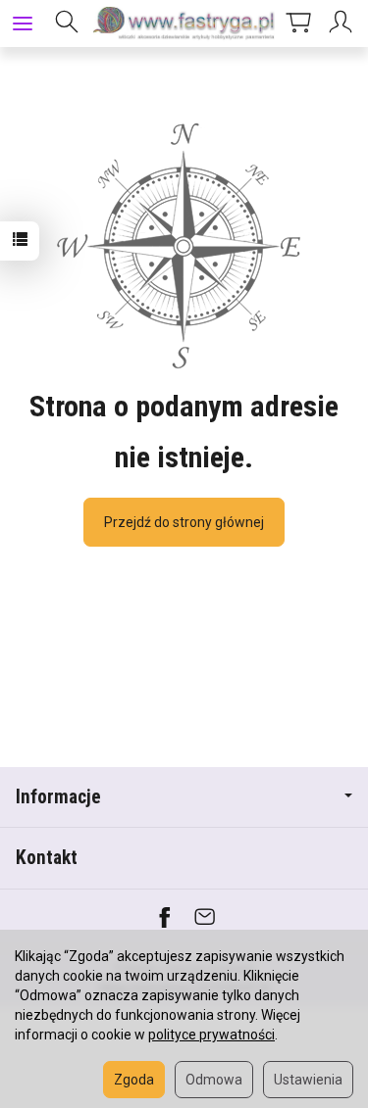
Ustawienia (308, 1079)
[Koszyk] (298, 23)
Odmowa (213, 1079)
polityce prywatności (211, 1034)
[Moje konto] (343, 23)
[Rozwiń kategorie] (22, 23)
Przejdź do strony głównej (184, 522)
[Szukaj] (66, 23)
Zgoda (134, 1079)
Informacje (58, 797)
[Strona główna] (184, 23)
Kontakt (47, 857)
